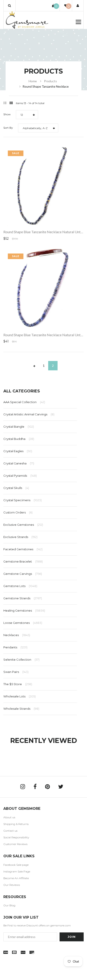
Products (50, 81)
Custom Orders (18, 512)
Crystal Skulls (16, 488)
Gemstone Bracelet (23, 561)
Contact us (10, 830)
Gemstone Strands (22, 598)
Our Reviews (11, 884)
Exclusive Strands (20, 537)
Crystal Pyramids (20, 475)
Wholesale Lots (19, 696)
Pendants (15, 647)
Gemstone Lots (20, 586)
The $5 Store (17, 684)
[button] (9, 5)
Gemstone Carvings (22, 573)
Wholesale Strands (21, 708)
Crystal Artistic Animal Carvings (28, 414)
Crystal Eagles (17, 451)
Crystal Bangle (18, 426)
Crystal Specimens (22, 500)
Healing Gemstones (24, 610)
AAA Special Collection (24, 402)
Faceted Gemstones (23, 549)
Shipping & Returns (16, 824)
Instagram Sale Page (16, 871)
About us (9, 817)
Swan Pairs (16, 672)
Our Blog (9, 905)
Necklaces (16, 635)
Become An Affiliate (16, 878)
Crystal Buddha (18, 439)
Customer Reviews (15, 844)
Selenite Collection (21, 659)
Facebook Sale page (16, 864)
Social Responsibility (16, 837)
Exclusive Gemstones (23, 524)
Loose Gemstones (22, 623)
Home (33, 81)
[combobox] (27, 114)
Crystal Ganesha (18, 463)
